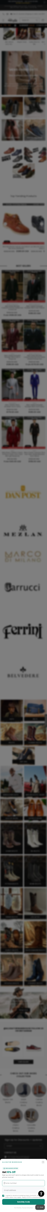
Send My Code (23, 1202)
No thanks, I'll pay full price (23, 1208)
